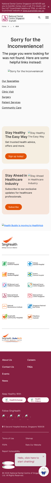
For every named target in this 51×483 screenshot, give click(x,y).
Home (4, 26)
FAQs (30, 366)
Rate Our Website (33, 445)
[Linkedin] (27, 417)
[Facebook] (5, 417)
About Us (7, 359)
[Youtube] (12, 417)
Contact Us (8, 366)
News (5, 380)
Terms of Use (8, 438)
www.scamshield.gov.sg (33, 10)
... (11, 26)
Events (5, 373)
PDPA (4, 445)
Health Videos (38, 400)
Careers (31, 359)
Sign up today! (15, 156)
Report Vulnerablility (11, 451)
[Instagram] (20, 417)
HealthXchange (16, 400)
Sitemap (29, 438)
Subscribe (13, 207)
